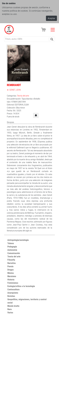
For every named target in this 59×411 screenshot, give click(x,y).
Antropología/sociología (18, 239)
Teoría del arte (23, 95)
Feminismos (12, 282)
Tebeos (10, 243)
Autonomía (12, 249)
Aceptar (51, 18)
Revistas (11, 296)
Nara (9, 309)
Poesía (10, 266)
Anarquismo (12, 292)
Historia (10, 279)
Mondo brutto (13, 305)
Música (10, 272)
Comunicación (13, 253)
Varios (10, 312)
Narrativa (11, 263)
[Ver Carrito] (44, 29)
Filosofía (11, 259)
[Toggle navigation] (52, 30)
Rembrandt (14, 85)
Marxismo (11, 276)
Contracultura (13, 289)
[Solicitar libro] (36, 115)
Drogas (10, 269)
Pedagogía (12, 246)
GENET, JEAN (15, 89)
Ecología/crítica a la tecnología (21, 286)
